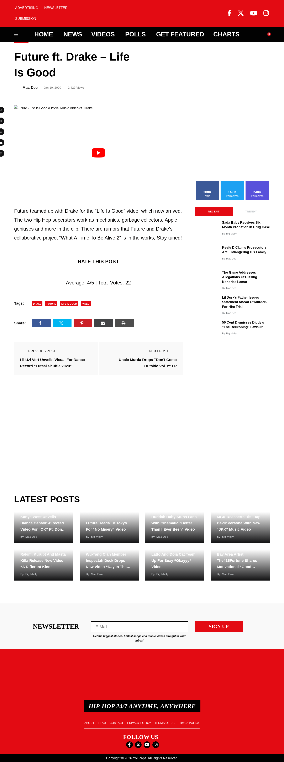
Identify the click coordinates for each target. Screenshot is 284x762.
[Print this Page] (124, 323)
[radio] (80, 272)
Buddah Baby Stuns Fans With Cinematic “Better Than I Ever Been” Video (174, 523)
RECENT (214, 211)
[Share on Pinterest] (83, 323)
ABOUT (89, 723)
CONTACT (116, 723)
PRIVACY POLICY (139, 723)
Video (85, 304)
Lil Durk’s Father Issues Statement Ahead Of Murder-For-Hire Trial (244, 302)
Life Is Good (69, 304)
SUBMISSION (25, 18)
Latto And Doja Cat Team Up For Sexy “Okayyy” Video (173, 560)
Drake (37, 304)
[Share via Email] (103, 323)
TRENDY (251, 211)
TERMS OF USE (165, 723)
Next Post (158, 351)
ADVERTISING (26, 8)
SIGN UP (219, 626)
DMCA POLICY (190, 723)
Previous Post (42, 351)
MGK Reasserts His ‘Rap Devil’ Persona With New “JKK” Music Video (239, 523)
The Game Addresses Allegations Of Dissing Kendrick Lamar (239, 277)
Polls (135, 34)
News (72, 34)
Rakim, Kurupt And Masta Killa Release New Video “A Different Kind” (43, 560)
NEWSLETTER (56, 8)
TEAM (102, 723)
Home (43, 34)
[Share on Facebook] (41, 323)
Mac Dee (231, 258)
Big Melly (231, 233)
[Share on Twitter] (62, 323)
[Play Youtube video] (98, 152)
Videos (103, 34)
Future (51, 304)
